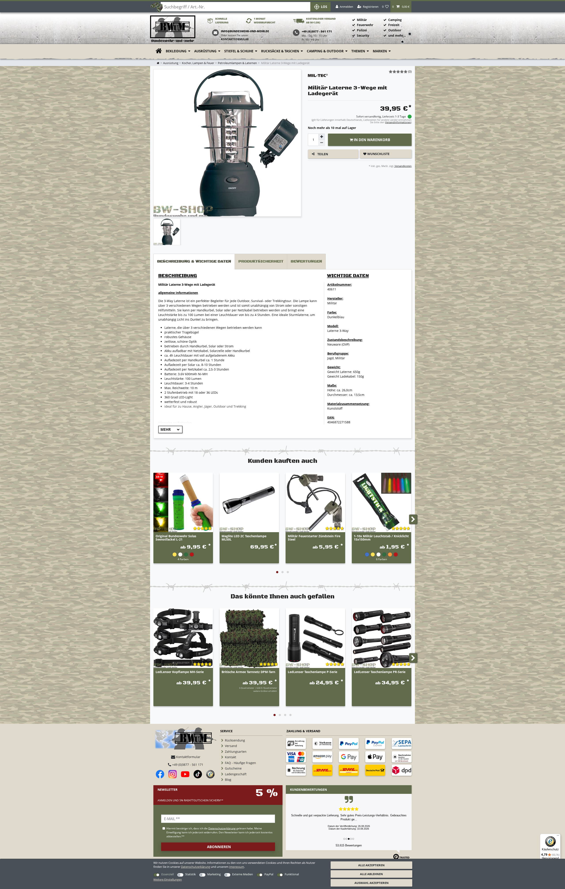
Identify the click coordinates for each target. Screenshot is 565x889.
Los (324, 6)
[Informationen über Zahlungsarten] (296, 743)
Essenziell (167, 874)
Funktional (292, 874)
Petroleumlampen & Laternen (237, 63)
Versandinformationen (398, 122)
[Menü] (558, 836)
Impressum (236, 867)
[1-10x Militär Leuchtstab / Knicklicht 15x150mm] (381, 502)
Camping (395, 20)
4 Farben (183, 559)
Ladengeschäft (236, 774)
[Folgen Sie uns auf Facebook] (160, 774)
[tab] (194, 261)
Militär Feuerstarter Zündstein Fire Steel (314, 537)
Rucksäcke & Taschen (280, 51)
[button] (400, 6)
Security (363, 35)
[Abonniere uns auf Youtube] (185, 774)
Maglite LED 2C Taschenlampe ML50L (244, 537)
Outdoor (394, 30)
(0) (410, 71)
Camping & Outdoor (325, 51)
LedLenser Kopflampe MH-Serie (180, 672)
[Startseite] (172, 29)
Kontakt (230, 757)
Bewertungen (306, 261)
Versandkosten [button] (403, 166)
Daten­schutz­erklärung (195, 867)
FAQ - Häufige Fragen (240, 763)
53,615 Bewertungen (349, 845)
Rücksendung (235, 740)
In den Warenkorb (371, 139)
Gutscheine (233, 768)
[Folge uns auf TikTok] (198, 774)
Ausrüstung (205, 51)
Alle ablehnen (371, 874)
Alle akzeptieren (371, 865)
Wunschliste (378, 154)
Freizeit (393, 25)
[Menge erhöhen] (321, 137)
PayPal (268, 874)
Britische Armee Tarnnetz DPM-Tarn (248, 672)
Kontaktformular (235, 39)
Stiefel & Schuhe (238, 51)
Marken (380, 51)
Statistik (190, 874)
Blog (228, 779)
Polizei (362, 30)
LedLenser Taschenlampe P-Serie (312, 672)
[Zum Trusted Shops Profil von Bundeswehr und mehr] (210, 774)
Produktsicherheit (260, 261)
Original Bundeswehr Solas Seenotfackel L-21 (176, 537)
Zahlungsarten (236, 751)
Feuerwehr (365, 25)
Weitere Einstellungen (167, 879)
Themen (358, 51)
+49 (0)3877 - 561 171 (187, 764)
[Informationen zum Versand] (322, 770)
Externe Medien (242, 874)
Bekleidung (176, 51)
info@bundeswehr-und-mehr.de (245, 31)
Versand (231, 746)
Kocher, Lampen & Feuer (198, 63)
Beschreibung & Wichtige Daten (194, 261)
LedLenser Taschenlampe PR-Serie (379, 672)
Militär (362, 20)
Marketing (214, 874)
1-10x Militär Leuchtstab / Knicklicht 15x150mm (381, 537)
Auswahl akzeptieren (371, 883)
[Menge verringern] (321, 143)
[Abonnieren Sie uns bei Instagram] (172, 774)
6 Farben (381, 559)
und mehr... (397, 35)
